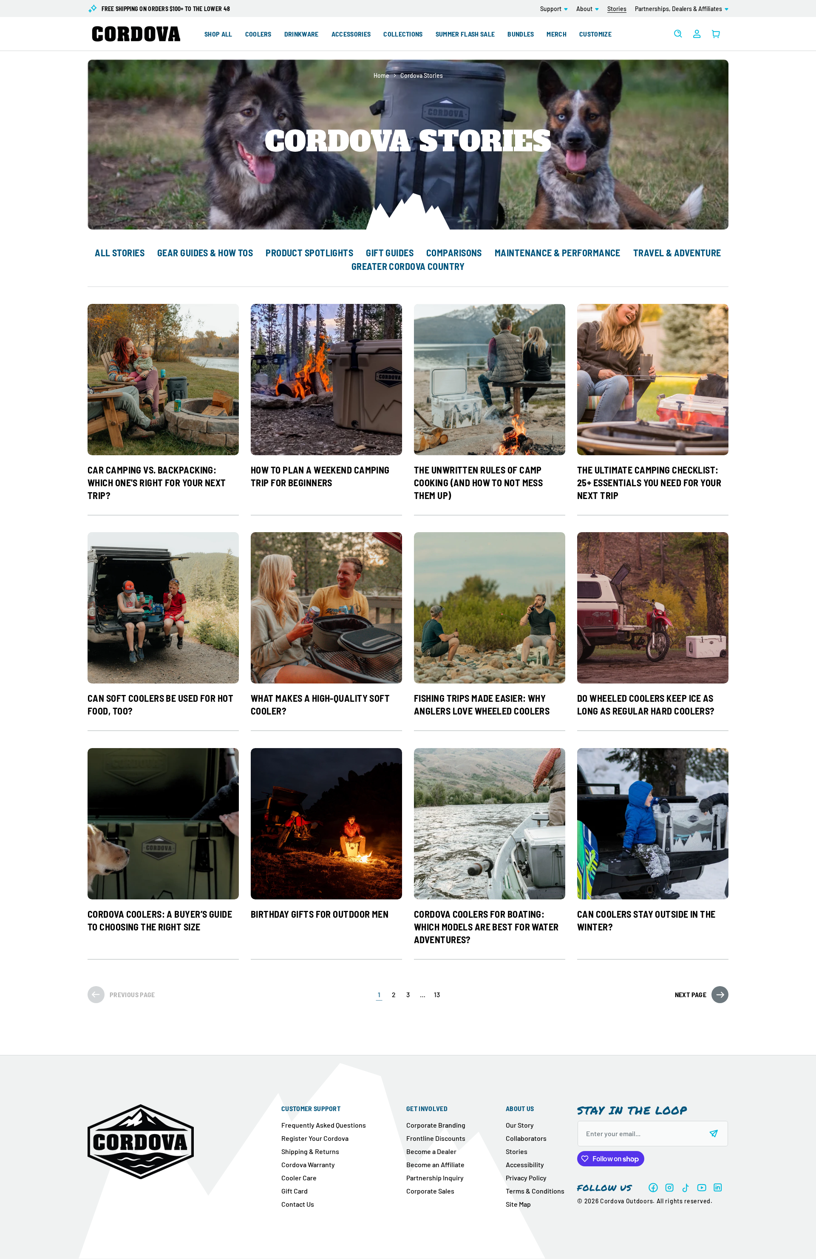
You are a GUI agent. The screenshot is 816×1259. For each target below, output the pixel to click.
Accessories (351, 34)
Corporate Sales (430, 1191)
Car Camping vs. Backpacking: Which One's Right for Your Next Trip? (157, 482)
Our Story (520, 1125)
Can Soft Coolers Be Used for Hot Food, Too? (160, 704)
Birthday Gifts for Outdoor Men (319, 913)
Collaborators (526, 1138)
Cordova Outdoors (626, 1201)
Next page (690, 994)
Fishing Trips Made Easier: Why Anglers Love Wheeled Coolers (482, 704)
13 (437, 994)
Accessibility (525, 1164)
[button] (554, 8)
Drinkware (301, 34)
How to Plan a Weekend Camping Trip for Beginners (320, 476)
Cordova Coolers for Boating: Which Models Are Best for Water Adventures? (486, 926)
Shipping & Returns (310, 1151)
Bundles (520, 34)
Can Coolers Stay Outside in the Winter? (646, 920)
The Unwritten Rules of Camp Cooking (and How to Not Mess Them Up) (478, 482)
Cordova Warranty (308, 1164)
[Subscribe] (714, 1133)
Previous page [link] (132, 994)
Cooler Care (299, 1178)
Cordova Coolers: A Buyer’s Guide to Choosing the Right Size (160, 920)
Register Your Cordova (314, 1138)
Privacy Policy (526, 1178)
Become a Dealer (431, 1151)
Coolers (258, 34)
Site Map (518, 1204)
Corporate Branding (435, 1125)
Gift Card (294, 1191)
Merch (557, 34)
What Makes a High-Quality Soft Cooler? (320, 704)
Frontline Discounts (435, 1138)
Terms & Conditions (535, 1191)
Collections (403, 34)
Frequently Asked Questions (323, 1125)
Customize (595, 34)
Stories (516, 1151)
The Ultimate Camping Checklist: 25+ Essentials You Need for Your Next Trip (649, 482)
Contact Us (297, 1204)
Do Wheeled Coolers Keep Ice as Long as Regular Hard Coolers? (646, 704)
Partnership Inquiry (435, 1178)
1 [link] (379, 994)
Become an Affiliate (435, 1164)
